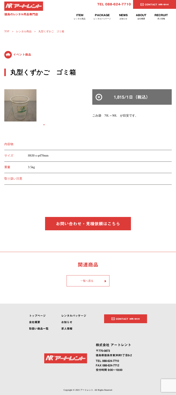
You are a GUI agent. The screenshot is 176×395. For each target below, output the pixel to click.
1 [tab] (44, 125)
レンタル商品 (24, 31)
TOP (6, 31)
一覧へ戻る (86, 280)
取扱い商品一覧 (39, 328)
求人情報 (66, 328)
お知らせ (66, 322)
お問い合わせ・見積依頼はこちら (88, 223)
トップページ (37, 315)
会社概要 (34, 322)
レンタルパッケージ (73, 315)
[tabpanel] (44, 105)
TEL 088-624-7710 (114, 4)
